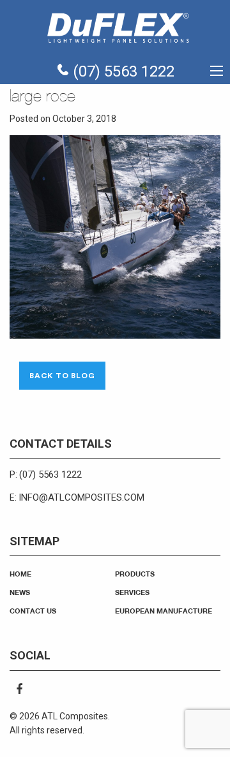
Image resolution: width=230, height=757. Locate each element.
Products (135, 574)
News (20, 592)
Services (132, 592)
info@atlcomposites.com (81, 497)
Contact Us (33, 610)
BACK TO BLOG (62, 375)
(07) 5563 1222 (121, 71)
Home (20, 574)
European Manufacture (163, 610)
